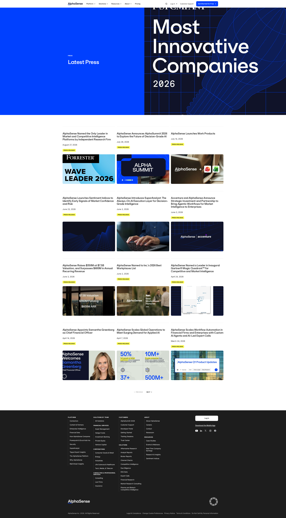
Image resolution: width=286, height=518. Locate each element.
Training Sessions (127, 436)
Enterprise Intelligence (78, 429)
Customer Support (127, 425)
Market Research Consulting (131, 484)
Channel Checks (126, 460)
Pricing (137, 4)
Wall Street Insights (77, 464)
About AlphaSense (153, 421)
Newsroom (150, 432)
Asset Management (102, 429)
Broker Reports (126, 456)
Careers (149, 425)
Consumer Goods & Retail (104, 453)
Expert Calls (125, 476)
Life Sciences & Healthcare (105, 464)
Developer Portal (127, 429)
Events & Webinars (153, 445)
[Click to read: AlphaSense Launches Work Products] (197, 169)
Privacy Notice (169, 513)
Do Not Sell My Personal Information (205, 513)
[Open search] (166, 3)
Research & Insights (153, 454)
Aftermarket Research (129, 448)
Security (73, 444)
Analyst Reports (126, 452)
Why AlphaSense (76, 460)
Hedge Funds (100, 433)
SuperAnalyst (74, 448)
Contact (149, 429)
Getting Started (126, 432)
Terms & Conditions (183, 513)
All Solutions (99, 421)
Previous (139, 392)
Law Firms (99, 482)
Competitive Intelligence (129, 464)
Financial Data (75, 432)
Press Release (69, 150)
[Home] (75, 4)
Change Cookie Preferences (152, 513)
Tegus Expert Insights (78, 452)
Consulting (99, 478)
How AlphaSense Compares (80, 436)
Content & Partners (77, 425)
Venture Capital (100, 445)
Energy (97, 457)
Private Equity (100, 441)
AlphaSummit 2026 (128, 421)
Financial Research (127, 480)
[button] (91, 4)
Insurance (98, 486)
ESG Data (124, 472)
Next (148, 392)
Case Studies (151, 441)
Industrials (99, 461)
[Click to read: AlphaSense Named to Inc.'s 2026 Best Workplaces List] (143, 301)
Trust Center (125, 440)
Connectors (74, 421)
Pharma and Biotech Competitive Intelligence (129, 489)
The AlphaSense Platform (79, 456)
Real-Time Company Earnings (153, 450)
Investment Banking (102, 437)
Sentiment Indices (152, 458)
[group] (194, 3)
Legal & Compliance (134, 513)
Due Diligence (126, 468)
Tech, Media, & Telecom (104, 468)
